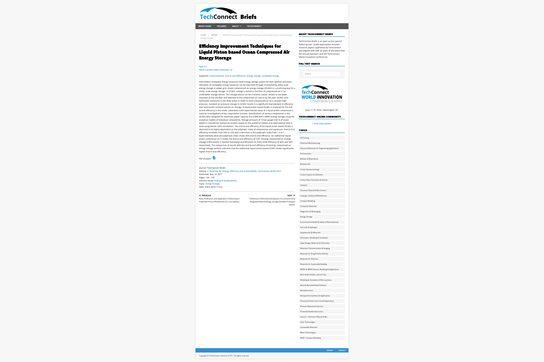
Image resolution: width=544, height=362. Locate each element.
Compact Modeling (307, 201)
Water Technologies (308, 332)
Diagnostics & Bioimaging (310, 211)
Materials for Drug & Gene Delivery (314, 253)
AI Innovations (305, 153)
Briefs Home (204, 26)
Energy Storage (212, 183)
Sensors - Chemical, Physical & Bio (313, 317)
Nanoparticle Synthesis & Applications (315, 295)
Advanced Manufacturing (310, 143)
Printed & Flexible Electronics (311, 311)
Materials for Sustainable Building (313, 264)
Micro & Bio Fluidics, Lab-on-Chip (313, 274)
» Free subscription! (322, 123)
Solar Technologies (307, 322)
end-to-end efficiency (235, 75)
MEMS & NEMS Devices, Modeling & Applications (319, 269)
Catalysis (303, 185)
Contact (342, 350)
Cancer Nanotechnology (309, 169)
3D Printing (304, 138)
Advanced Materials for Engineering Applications (319, 148)
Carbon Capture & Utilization (311, 174)
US (231, 69)
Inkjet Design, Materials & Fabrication (315, 243)
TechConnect (254, 26)
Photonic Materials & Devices (311, 306)
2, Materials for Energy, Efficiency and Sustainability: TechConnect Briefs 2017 (244, 171)
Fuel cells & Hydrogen (308, 227)
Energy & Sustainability (225, 180)
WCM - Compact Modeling (310, 338)
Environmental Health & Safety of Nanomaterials (319, 222)
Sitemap (330, 350)
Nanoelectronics (306, 290)
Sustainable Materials (308, 327)
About (235, 26)
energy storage (253, 75)
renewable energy (270, 75)
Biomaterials (305, 164)
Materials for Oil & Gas (309, 259)
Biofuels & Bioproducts (309, 159)
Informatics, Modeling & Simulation (314, 238)
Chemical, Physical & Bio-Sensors (313, 190)
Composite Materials (308, 206)
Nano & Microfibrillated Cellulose (313, 285)
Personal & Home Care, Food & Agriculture (317, 301)
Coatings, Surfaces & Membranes (313, 196)
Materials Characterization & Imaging (315, 248)
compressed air (216, 75)
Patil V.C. (203, 66)
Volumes (221, 26)
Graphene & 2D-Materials (310, 232)
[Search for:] (322, 73)
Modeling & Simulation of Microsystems (316, 280)
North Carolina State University (214, 69)
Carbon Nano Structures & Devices (314, 180)
